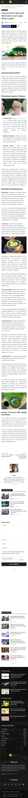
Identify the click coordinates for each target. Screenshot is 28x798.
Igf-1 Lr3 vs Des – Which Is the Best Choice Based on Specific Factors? (17, 503)
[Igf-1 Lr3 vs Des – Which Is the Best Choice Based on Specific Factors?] (5, 503)
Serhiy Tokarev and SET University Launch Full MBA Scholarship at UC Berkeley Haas (18, 683)
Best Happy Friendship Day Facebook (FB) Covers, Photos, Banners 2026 (17, 703)
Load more (13, 663)
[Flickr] (12, 784)
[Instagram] (15, 784)
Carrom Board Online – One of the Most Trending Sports (21, 456)
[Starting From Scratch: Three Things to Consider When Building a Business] (5, 626)
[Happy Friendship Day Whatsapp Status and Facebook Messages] (5, 711)
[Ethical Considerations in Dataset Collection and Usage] (5, 691)
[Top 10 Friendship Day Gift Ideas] (5, 718)
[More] (18, 26)
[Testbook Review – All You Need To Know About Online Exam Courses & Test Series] (5, 676)
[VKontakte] (23, 784)
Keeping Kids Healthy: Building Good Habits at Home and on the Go (17, 495)
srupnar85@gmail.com (14, 484)
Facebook (15, 482)
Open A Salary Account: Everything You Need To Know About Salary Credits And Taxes (17, 641)
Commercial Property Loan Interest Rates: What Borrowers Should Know (17, 657)
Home (2, 6)
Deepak (12, 506)
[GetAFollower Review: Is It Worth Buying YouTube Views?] (5, 634)
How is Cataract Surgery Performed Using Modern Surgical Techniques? (18, 511)
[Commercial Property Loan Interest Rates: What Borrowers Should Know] (5, 657)
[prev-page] (2, 517)
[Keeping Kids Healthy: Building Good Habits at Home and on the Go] (5, 496)
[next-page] (5, 517)
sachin (6, 22)
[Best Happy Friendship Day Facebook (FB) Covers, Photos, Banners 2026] (5, 703)
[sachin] (2, 22)
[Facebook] (8, 784)
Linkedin (19, 482)
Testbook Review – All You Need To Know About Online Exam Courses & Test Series (17, 676)
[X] (19, 784)
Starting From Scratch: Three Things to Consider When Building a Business (18, 626)
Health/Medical (8, 6)
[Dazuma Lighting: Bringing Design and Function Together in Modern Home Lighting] (5, 649)
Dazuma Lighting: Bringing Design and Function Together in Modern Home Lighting (18, 649)
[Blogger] (4, 784)
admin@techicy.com (12, 774)
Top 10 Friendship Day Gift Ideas (17, 716)
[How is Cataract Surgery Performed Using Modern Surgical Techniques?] (5, 511)
